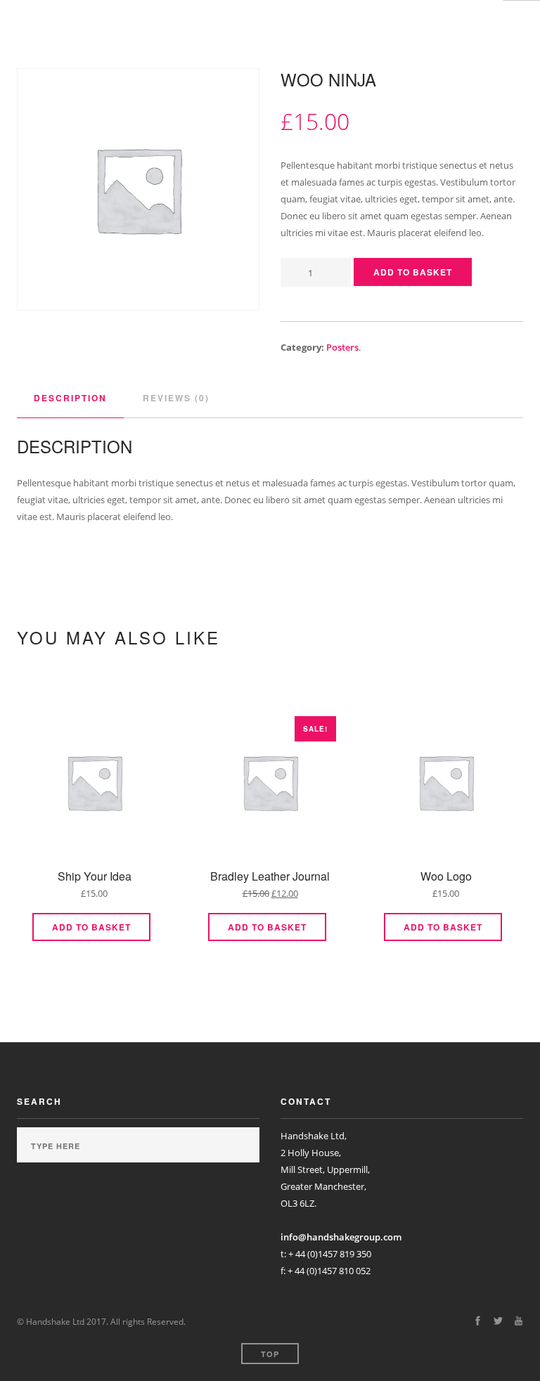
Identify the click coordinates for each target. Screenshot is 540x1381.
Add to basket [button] (91, 927)
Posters (342, 347)
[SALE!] (270, 785)
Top (270, 1354)
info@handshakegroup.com (341, 1237)
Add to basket (412, 272)
